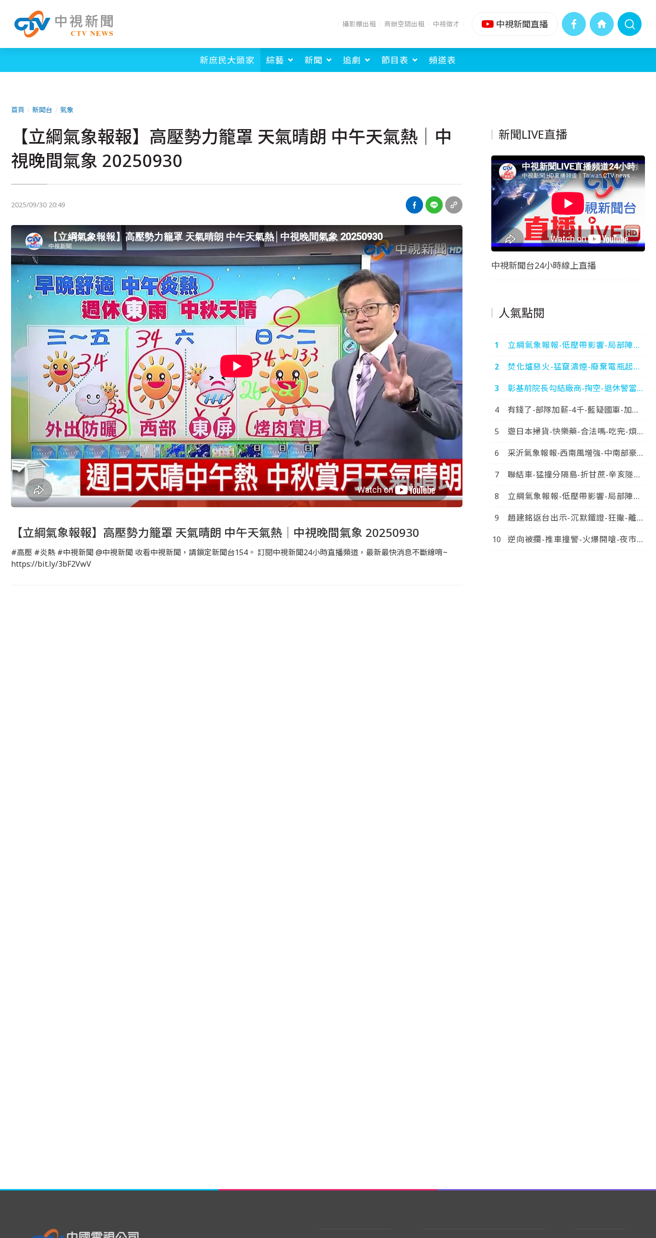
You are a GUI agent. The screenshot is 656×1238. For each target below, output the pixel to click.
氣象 (66, 109)
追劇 (352, 60)
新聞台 (42, 109)
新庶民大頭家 (227, 60)
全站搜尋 (630, 24)
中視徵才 (446, 23)
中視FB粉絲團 (574, 24)
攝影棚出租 (359, 23)
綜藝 (275, 60)
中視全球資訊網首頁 (602, 24)
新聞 (313, 60)
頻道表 (442, 60)
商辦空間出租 (404, 23)
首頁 (17, 109)
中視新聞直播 (515, 24)
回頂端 (634, 1102)
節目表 (395, 60)
